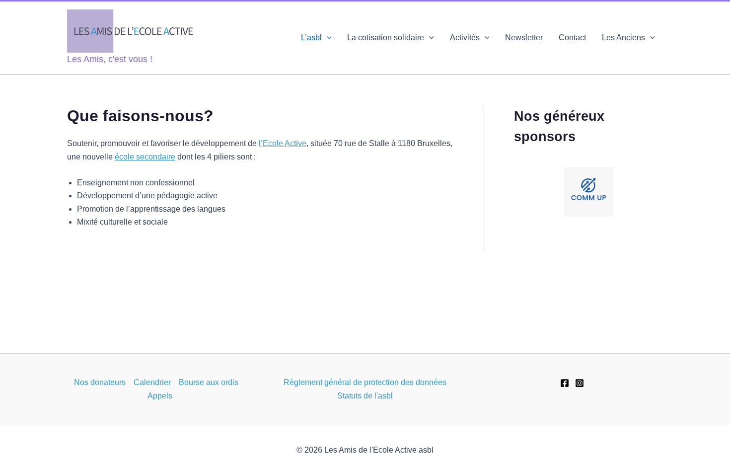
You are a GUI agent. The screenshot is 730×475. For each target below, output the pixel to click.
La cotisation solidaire (385, 37)
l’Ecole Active (282, 143)
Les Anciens (623, 37)
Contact (572, 37)
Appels (159, 396)
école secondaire (145, 157)
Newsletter (524, 37)
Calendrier (152, 382)
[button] (327, 38)
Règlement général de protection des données (365, 382)
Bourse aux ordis (208, 382)
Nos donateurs (100, 382)
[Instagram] (579, 383)
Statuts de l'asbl (365, 396)
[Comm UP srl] (588, 192)
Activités (465, 37)
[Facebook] (564, 383)
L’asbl (311, 37)
